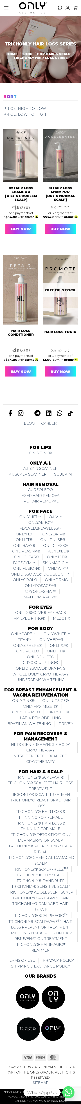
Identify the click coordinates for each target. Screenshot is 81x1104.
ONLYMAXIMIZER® (40, 706)
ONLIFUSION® (26, 568)
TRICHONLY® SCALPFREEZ (40, 868)
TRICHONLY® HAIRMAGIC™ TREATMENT (40, 947)
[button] (6, 7)
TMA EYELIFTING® (28, 618)
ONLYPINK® (40, 453)
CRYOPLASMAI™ (40, 591)
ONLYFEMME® (26, 712)
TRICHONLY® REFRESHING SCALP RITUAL (40, 849)
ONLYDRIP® (53, 534)
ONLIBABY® (24, 545)
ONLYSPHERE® (27, 645)
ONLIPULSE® (52, 540)
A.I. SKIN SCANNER (40, 468)
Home (12, 54)
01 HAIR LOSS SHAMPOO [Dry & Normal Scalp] (60, 194)
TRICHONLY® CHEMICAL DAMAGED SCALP (40, 860)
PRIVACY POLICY (58, 960)
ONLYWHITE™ (56, 634)
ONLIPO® (59, 645)
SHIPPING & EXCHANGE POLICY (40, 966)
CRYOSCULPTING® (40, 662)
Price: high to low (24, 108)
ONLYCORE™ (23, 634)
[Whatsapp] (68, 1092)
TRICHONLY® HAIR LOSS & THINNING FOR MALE (40, 826)
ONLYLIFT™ (30, 517)
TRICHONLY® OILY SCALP (40, 875)
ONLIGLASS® (55, 545)
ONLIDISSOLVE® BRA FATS (40, 668)
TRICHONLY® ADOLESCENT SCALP (40, 892)
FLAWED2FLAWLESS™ (41, 528)
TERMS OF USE (21, 960)
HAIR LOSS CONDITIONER (21, 333)
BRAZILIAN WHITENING (29, 724)
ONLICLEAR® (26, 557)
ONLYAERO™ (40, 522)
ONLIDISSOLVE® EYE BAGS (40, 612)
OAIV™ (55, 517)
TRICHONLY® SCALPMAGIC (40, 915)
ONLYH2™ (25, 534)
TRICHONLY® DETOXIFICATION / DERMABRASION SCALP (40, 838)
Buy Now (21, 229)
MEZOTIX (61, 618)
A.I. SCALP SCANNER (28, 474)
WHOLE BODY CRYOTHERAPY (40, 674)
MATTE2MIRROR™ (41, 597)
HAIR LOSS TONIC (60, 332)
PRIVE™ (66, 724)
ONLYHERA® (51, 640)
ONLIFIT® (56, 651)
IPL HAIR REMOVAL (40, 501)
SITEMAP (40, 1083)
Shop (27, 54)
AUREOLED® (40, 490)
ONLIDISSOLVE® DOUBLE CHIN (40, 574)
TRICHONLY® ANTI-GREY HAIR (40, 898)
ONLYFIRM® (56, 580)
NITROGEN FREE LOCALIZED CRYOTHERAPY (41, 759)
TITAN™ (25, 640)
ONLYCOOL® (25, 580)
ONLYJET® (57, 557)
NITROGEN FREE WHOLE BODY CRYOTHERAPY (40, 747)
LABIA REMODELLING (40, 718)
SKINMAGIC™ (55, 563)
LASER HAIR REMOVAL (41, 496)
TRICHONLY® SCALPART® (40, 777)
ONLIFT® (24, 540)
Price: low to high (24, 114)
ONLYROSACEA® (40, 586)
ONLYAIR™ (58, 568)
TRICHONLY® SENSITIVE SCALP (40, 886)
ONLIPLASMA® (26, 551)
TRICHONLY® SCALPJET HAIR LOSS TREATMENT (40, 786)
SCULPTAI (63, 474)
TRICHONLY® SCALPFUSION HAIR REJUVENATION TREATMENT (40, 936)
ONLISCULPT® (40, 657)
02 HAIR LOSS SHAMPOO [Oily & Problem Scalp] (21, 194)
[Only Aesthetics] (33, 8)
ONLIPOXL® (27, 651)
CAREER (49, 423)
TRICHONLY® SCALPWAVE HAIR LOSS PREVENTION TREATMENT (40, 923)
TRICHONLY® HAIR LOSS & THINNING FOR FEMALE (40, 815)
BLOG (29, 423)
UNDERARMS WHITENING (40, 680)
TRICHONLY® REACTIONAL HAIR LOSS (40, 803)
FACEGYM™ (24, 563)
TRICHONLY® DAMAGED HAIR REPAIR (40, 907)
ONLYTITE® (58, 712)
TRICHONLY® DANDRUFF (40, 881)
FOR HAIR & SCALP (54, 54)
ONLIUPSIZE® (55, 701)
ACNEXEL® (58, 551)
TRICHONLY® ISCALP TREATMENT (40, 794)
